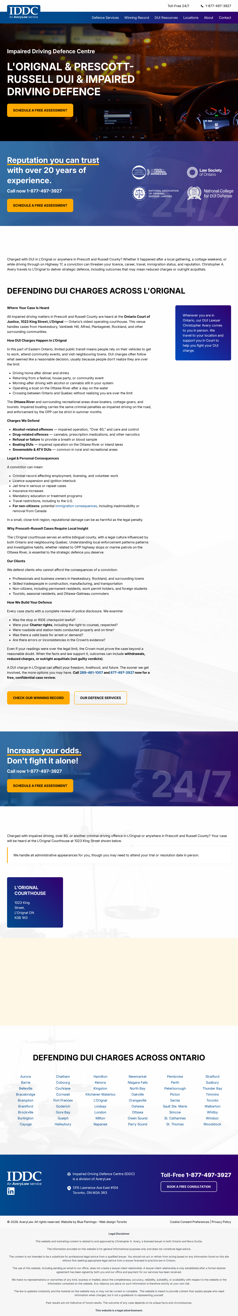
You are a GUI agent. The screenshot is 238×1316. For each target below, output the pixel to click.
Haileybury (63, 1124)
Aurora (25, 1076)
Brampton (25, 1100)
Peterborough (175, 1088)
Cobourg (63, 1082)
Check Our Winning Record (38, 698)
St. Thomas (175, 1124)
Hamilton (100, 1076)
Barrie (25, 1082)
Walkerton (212, 1106)
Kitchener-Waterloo (100, 1094)
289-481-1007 (91, 672)
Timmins (212, 1094)
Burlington (25, 1118)
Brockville (25, 1112)
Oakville (137, 1094)
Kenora (100, 1082)
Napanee (100, 1124)
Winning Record (136, 18)
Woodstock (212, 1124)
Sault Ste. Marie (175, 1106)
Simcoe (175, 1112)
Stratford (212, 1076)
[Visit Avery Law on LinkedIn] (24, 1191)
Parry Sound (137, 1124)
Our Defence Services (100, 698)
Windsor (212, 1118)
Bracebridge (25, 1094)
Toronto (212, 1100)
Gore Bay (63, 1112)
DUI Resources (166, 18)
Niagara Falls (138, 1082)
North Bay (137, 1088)
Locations (190, 18)
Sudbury (212, 1082)
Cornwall (63, 1094)
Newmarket (138, 1076)
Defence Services (105, 18)
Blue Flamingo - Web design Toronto (102, 1222)
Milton (100, 1118)
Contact (225, 18)
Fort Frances (63, 1100)
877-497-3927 (122, 672)
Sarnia (175, 1100)
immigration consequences (76, 506)
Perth (175, 1082)
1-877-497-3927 (218, 6)
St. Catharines (175, 1118)
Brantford (25, 1106)
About (208, 18)
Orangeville (137, 1100)
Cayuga (26, 1124)
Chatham (63, 1076)
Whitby (212, 1112)
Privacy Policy (221, 1222)
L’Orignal (100, 1100)
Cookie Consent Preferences (189, 1222)
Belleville (25, 1088)
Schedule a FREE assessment (40, 110)
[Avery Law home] (24, 19)
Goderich (63, 1106)
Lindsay (100, 1106)
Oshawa (137, 1106)
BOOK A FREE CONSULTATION (189, 1186)
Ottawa (137, 1112)
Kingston (100, 1088)
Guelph (63, 1118)
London (100, 1112)
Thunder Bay (212, 1088)
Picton (175, 1094)
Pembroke (175, 1076)
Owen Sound (137, 1118)
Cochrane (62, 1088)
